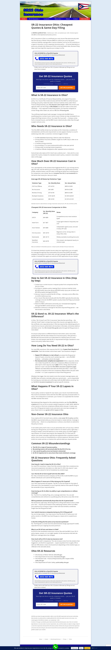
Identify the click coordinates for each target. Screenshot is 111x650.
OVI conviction (41, 138)
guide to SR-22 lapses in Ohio (54, 410)
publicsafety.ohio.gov (62, 562)
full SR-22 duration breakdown (43, 382)
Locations (46, 19)
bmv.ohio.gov (58, 555)
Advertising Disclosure (55, 639)
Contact (75, 19)
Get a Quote (84, 19)
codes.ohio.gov (39, 560)
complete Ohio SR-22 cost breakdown (64, 173)
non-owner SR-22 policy (66, 418)
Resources (58, 19)
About (68, 19)
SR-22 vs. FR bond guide (62, 110)
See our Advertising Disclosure (55, 64)
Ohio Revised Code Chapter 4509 (58, 104)
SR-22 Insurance (33, 19)
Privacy (64, 639)
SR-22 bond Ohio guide (51, 328)
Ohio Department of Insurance (45, 34)
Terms (70, 639)
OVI (38, 349)
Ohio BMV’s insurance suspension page (64, 367)
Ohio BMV (33, 34)
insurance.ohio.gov (59, 557)
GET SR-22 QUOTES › (66, 87)
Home (23, 19)
